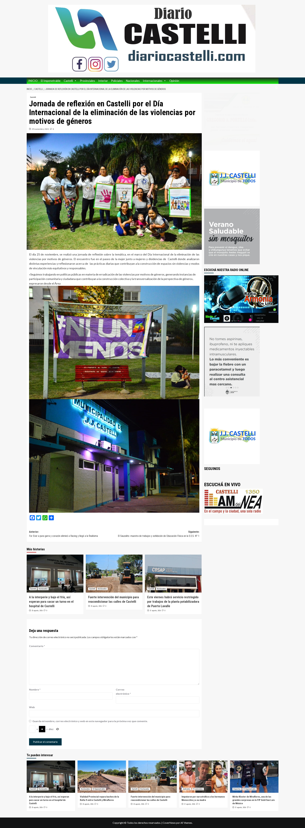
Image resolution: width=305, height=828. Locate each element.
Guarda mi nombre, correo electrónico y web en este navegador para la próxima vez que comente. (90, 721)
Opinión (174, 80)
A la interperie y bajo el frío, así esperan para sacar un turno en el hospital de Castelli (51, 601)
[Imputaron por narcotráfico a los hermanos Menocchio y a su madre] (203, 777)
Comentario (37, 645)
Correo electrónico (123, 691)
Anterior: (63, 533)
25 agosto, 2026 (37, 611)
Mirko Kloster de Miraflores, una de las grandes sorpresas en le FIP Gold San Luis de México (253, 800)
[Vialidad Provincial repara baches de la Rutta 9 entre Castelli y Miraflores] (102, 777)
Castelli (68, 80)
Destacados (43, 589)
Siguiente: (158, 533)
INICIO (32, 80)
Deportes (237, 789)
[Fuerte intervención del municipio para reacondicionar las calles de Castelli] (114, 573)
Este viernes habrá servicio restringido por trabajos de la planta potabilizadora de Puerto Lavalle (173, 601)
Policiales (117, 80)
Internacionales (152, 80)
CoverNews (169, 822)
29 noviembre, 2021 (40, 129)
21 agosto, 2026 (155, 611)
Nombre (35, 689)
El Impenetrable (51, 80)
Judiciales (186, 789)
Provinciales (87, 80)
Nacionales (133, 80)
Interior (103, 80)
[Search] (276, 88)
